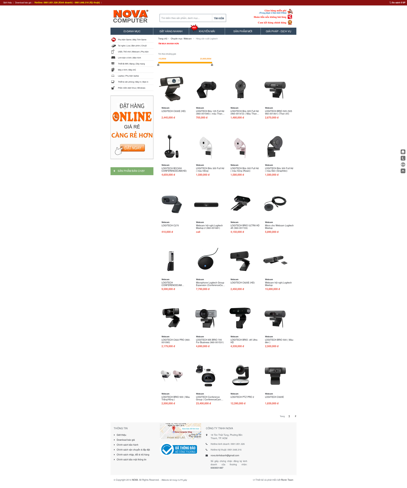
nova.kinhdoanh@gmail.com (225, 455)
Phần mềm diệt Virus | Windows (131, 87)
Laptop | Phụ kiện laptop (128, 75)
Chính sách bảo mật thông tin (131, 459)
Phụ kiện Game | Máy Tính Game (132, 39)
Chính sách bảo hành (127, 444)
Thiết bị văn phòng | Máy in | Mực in (133, 81)
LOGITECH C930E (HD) (174, 111)
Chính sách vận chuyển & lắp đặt (133, 449)
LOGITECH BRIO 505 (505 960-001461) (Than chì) (278, 112)
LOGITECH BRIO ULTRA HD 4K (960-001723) (245, 226)
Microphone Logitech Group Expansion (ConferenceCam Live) (210, 285)
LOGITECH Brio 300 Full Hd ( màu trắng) (210, 169)
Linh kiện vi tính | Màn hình (129, 57)
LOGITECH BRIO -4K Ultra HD (244, 341)
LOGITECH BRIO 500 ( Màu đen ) (279, 341)
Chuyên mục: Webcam (181, 38)
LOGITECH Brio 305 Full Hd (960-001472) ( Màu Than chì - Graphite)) (245, 113)
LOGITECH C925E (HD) (243, 282)
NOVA (135, 479)
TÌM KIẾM (219, 18)
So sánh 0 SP (398, 2)
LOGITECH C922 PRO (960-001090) (176, 341)
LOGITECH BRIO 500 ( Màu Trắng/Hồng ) (176, 398)
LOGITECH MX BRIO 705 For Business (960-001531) (210, 341)
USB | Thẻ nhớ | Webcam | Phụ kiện (133, 51)
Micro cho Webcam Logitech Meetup (279, 226)
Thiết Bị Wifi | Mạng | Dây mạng (131, 63)
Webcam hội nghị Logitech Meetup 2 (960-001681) (209, 226)
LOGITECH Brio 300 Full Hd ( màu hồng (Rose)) (245, 169)
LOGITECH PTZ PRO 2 (242, 396)
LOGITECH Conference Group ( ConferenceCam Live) (208, 399)
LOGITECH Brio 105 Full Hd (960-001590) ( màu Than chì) (210, 113)
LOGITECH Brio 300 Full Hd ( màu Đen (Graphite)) (279, 169)
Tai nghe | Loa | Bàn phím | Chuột (132, 45)
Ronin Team (287, 479)
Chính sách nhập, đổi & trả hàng (132, 454)
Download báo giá (23, 2)
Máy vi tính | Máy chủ (127, 69)
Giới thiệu (7, 2)
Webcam (165, 107)
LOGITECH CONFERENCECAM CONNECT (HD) (172, 285)
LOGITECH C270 (170, 225)
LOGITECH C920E (274, 396)
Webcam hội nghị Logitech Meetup (278, 284)
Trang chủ (162, 38)
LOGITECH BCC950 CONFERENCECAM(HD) (174, 169)
